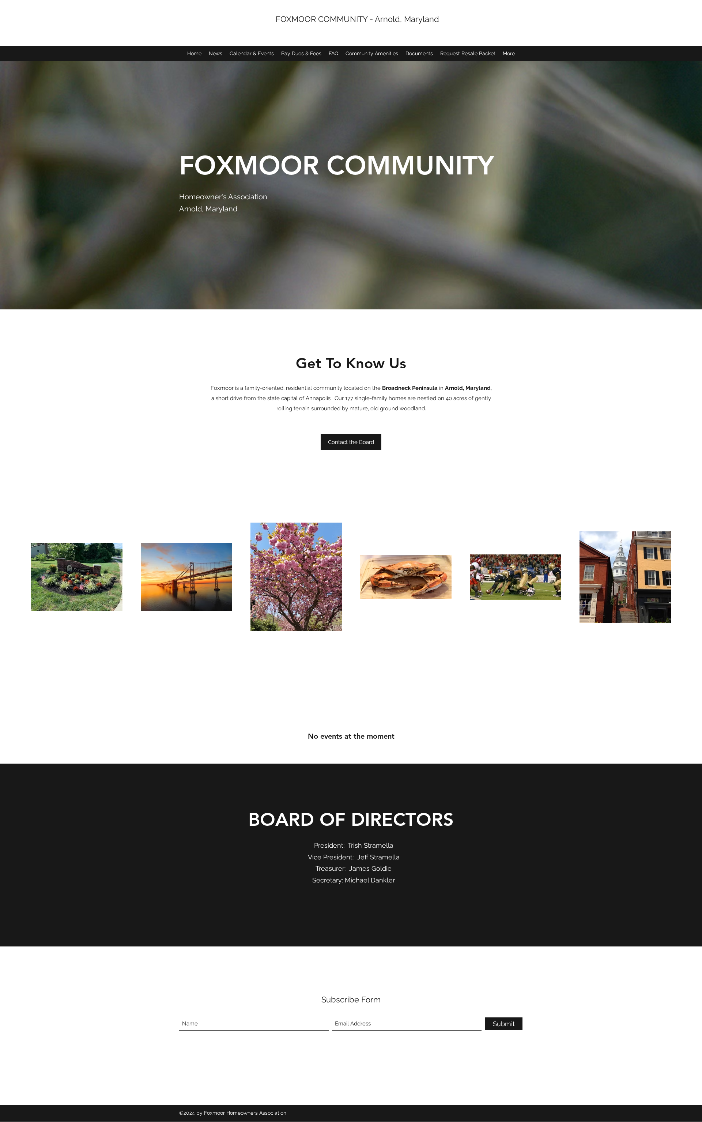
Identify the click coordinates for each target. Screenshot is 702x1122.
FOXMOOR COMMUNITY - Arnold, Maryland (357, 19)
